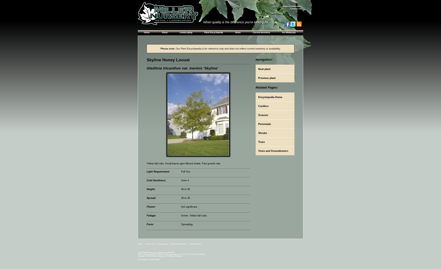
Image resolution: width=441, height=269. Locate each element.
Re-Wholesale (289, 32)
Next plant (264, 69)
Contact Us (295, 9)
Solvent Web (155, 259)
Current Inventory (261, 32)
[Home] (168, 14)
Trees (261, 141)
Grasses (263, 115)
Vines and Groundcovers (273, 150)
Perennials (264, 124)
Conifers (263, 106)
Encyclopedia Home (270, 97)
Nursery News (195, 244)
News (238, 32)
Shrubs (262, 132)
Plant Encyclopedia (213, 32)
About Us (149, 244)
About (165, 32)
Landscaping (186, 32)
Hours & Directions (292, 6)
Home (147, 32)
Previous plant (267, 78)
